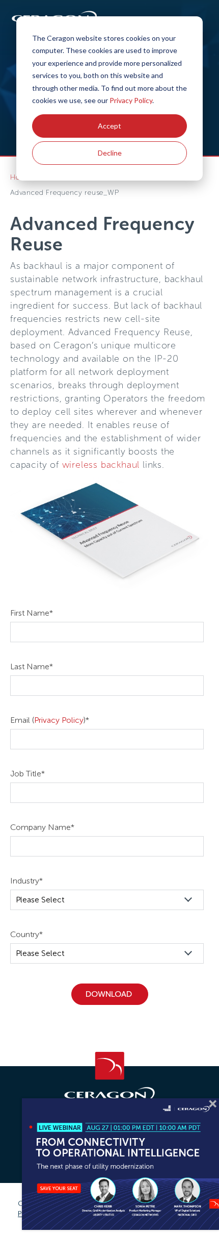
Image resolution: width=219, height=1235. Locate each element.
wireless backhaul (101, 464)
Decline (110, 152)
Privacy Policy (131, 100)
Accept (109, 125)
